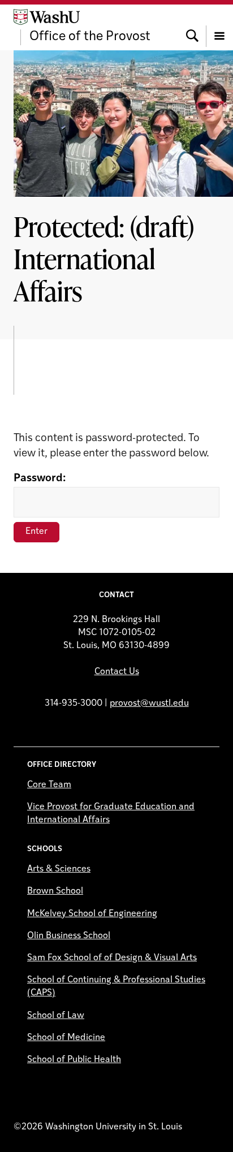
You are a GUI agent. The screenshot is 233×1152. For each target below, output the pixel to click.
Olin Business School (68, 935)
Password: (40, 478)
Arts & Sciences (58, 869)
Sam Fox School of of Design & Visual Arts (112, 958)
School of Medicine (66, 1037)
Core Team (49, 784)
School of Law (55, 1015)
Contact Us (116, 671)
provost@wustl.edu (149, 703)
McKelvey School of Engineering (92, 913)
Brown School (55, 891)
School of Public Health (74, 1059)
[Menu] (219, 27)
